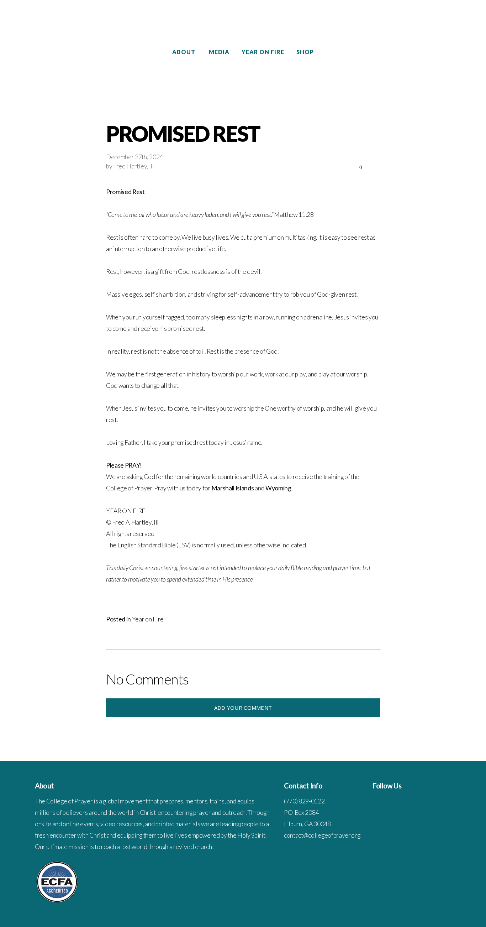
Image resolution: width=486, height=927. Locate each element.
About (184, 51)
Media (219, 51)
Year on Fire (263, 51)
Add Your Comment (243, 707)
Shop (305, 51)
